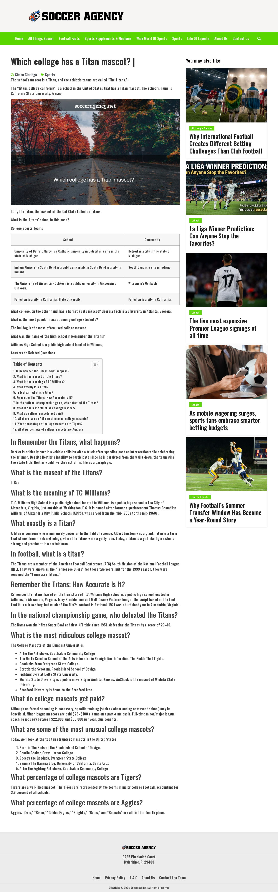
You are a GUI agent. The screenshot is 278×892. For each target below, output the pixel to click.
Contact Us (241, 38)
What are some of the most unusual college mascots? (53, 418)
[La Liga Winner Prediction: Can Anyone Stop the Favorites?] (226, 188)
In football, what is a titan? (35, 392)
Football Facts (69, 38)
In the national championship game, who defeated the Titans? (57, 402)
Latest (196, 220)
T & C (133, 877)
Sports (177, 38)
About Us (221, 38)
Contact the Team (172, 877)
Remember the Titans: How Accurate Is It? (45, 397)
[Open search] (259, 38)
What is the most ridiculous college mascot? (46, 408)
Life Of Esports (198, 38)
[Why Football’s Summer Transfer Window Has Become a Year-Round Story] (226, 464)
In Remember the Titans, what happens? (42, 371)
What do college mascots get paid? (40, 413)
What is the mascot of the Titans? (39, 376)
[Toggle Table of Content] (93, 364)
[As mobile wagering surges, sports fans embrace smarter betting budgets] (226, 372)
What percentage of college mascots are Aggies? (50, 429)
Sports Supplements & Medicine (108, 38)
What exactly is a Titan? (32, 387)
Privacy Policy (115, 877)
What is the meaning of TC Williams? (41, 381)
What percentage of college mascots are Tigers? (50, 423)
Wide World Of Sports (151, 38)
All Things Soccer (41, 38)
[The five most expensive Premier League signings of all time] (226, 280)
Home (19, 38)
